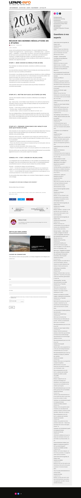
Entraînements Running (59, 18)
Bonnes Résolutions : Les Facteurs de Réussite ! (38, 210)
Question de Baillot (58, 460)
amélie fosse (14, 192)
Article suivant (40, 207)
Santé (28, 7)
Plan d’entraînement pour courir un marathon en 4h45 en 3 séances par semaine (62, 354)
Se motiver (15, 47)
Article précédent (20, 207)
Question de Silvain (58, 391)
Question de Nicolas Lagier (60, 90)
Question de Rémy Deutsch (60, 403)
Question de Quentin (58, 417)
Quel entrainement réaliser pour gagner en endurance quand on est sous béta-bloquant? (61, 444)
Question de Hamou (58, 257)
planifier (44, 192)
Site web (11, 290)
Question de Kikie (58, 474)
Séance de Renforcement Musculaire (19, 210)
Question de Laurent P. (59, 164)
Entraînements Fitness (59, 23)
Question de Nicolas (58, 432)
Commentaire (12, 258)
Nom (10, 279)
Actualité (43, 7)
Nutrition (22, 7)
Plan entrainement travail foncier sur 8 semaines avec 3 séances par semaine (62, 74)
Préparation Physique (64, 28)
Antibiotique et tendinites (60, 268)
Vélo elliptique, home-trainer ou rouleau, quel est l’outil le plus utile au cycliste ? (62, 116)
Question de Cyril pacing (59, 240)
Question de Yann (58, 120)
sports (16, 194)
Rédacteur (13, 45)
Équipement (35, 7)
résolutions (12, 194)
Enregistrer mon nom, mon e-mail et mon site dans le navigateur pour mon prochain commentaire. (29, 297)
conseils (27, 192)
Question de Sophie (58, 358)
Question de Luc (57, 46)
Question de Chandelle (59, 206)
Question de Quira (58, 178)
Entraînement (14, 7)
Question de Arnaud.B (59, 343)
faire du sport (32, 192)
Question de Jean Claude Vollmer (61, 104)
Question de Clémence (59, 150)
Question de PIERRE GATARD (60, 447)
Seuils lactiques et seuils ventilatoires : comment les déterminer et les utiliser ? (60, 160)
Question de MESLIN (58, 77)
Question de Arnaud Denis (60, 220)
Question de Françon (59, 192)
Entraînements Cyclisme (61, 22)
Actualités (56, 28)
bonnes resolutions (21, 192)
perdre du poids (38, 192)
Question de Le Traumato (60, 284)
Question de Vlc (57, 269)
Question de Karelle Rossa (60, 314)
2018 (10, 192)
